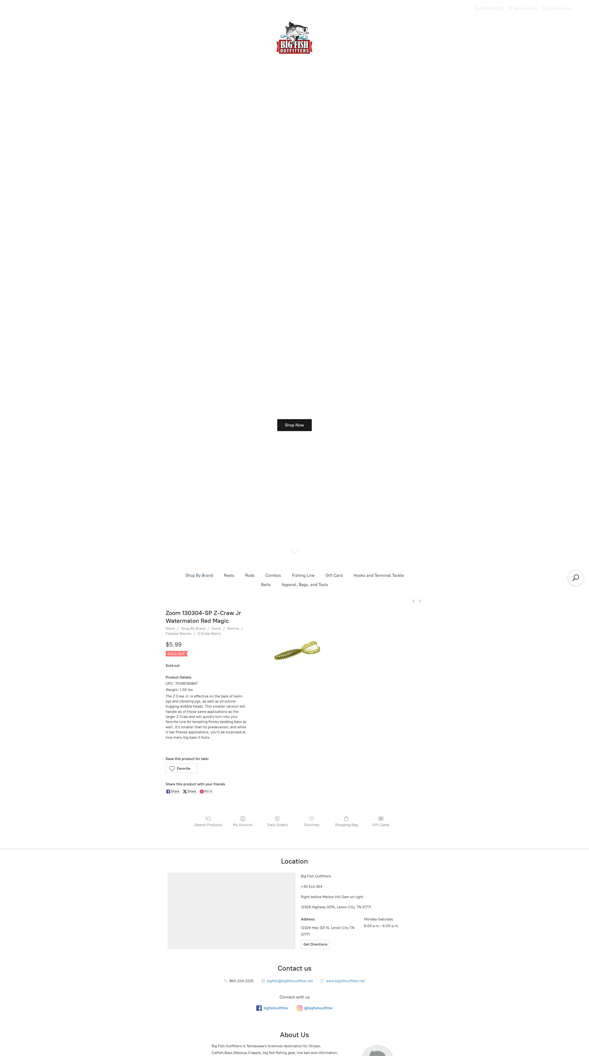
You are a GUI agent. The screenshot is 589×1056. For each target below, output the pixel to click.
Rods (249, 575)
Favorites (311, 825)
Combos (273, 575)
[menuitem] (413, 601)
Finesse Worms (178, 633)
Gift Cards (380, 825)
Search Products (208, 825)
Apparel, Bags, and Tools (305, 584)
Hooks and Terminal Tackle (379, 575)
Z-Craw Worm (209, 633)
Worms (233, 628)
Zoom (216, 628)
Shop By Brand (199, 575)
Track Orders (277, 825)
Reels (229, 575)
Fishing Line (303, 575)
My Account (243, 825)
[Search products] (576, 578)
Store (170, 628)
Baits (266, 584)
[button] (181, 768)
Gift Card (334, 575)
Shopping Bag (346, 825)
